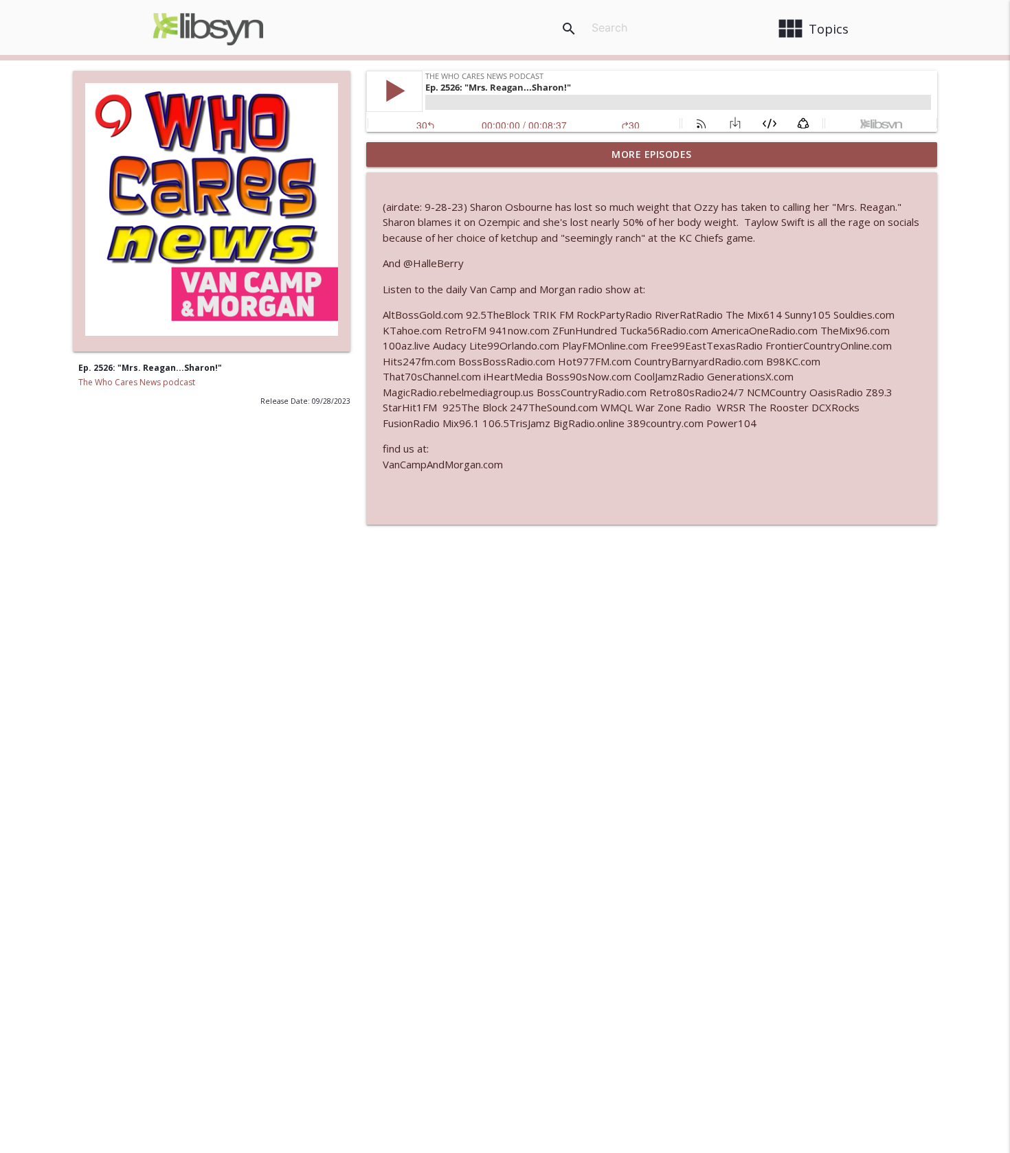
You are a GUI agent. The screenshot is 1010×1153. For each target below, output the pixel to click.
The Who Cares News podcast (136, 382)
